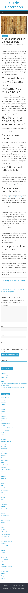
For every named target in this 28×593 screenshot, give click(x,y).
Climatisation (4, 421)
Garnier (11, 44)
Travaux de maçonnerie (6, 566)
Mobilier (3, 513)
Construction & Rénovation (7, 427)
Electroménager (5, 460)
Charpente (3, 414)
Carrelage (3, 409)
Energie (2, 462)
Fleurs (2, 481)
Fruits (2, 485)
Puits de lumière (5, 539)
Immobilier (3, 495)
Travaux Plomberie (5, 569)
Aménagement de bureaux (7, 400)
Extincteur (3, 474)
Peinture (3, 525)
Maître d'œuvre (4, 504)
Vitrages (3, 576)
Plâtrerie (3, 529)
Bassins (3, 407)
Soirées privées (4, 557)
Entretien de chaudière (6, 464)
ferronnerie (3, 478)
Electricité (3, 458)
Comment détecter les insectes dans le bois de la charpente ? (13, 291)
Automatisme (4, 402)
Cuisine (2, 434)
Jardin (2, 499)
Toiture (2, 564)
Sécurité (3, 552)
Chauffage (3, 416)
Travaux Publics (4, 571)
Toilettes (3, 562)
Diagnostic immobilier (6, 451)
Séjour (2, 555)
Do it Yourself (4, 453)
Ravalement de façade (6, 541)
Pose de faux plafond (6, 534)
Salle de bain (4, 548)
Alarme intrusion (5, 397)
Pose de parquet (5, 536)
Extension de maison (6, 469)
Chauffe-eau (4, 418)
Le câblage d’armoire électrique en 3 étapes (13, 282)
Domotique (3, 455)
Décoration (3, 439)
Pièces (2, 527)
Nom (2, 326)
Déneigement (4, 448)
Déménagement (5, 444)
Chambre (3, 411)
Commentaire (5, 305)
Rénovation (5, 36)
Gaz (2, 492)
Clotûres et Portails (5, 423)
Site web (3, 342)
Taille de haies (4, 559)
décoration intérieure (6, 46)
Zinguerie (3, 578)
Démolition (3, 446)
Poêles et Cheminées (6, 532)
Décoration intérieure (6, 441)
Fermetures (3, 476)
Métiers (2, 511)
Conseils (3, 425)
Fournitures (3, 483)
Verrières (3, 573)
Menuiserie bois (4, 508)
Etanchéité (3, 467)
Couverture (3, 432)
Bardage (3, 404)
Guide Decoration (14, 4)
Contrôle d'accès (5, 430)
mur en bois (14, 46)
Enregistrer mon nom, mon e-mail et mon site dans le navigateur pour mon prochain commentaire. (14, 350)
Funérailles (3, 488)
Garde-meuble (4, 490)
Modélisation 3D (5, 515)
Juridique (3, 501)
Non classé (3, 518)
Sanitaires (3, 550)
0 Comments (18, 44)
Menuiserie (3, 506)
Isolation (3, 497)
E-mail (3, 335)
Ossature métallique (6, 520)
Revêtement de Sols (6, 545)
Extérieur (3, 471)
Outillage (3, 522)
